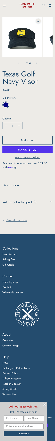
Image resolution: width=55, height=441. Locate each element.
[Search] (43, 5)
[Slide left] (18, 62)
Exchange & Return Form (16, 368)
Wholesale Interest (12, 292)
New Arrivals (9, 254)
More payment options (27, 157)
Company (7, 340)
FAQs (5, 363)
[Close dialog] (44, 404)
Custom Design (10, 345)
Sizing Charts (9, 389)
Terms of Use (9, 394)
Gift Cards (8, 265)
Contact (6, 287)
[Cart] (50, 5)
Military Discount (11, 378)
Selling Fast (8, 259)
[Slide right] (36, 62)
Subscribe (24, 433)
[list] (27, 37)
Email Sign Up (10, 282)
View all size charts (16, 220)
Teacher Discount (11, 384)
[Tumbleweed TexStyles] (27, 5)
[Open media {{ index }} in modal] (22, 37)
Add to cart (27, 140)
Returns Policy (10, 373)
